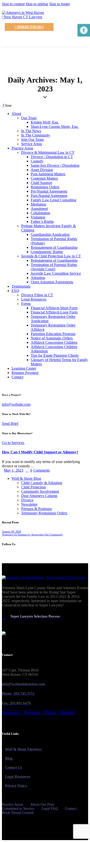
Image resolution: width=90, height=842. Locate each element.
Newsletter (29, 504)
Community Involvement (40, 491)
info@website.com (16, 404)
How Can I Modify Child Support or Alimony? (40, 452)
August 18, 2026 (11, 531)
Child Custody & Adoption (41, 483)
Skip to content (13, 4)
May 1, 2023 (13, 470)
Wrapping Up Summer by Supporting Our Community (32, 534)
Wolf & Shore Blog (26, 478)
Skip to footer (59, 4)
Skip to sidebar (37, 4)
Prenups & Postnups (36, 509)
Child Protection (33, 487)
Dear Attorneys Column (39, 496)
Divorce (27, 500)
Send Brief (10, 423)
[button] (84, 30)
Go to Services (13, 443)
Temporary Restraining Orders (44, 513)
